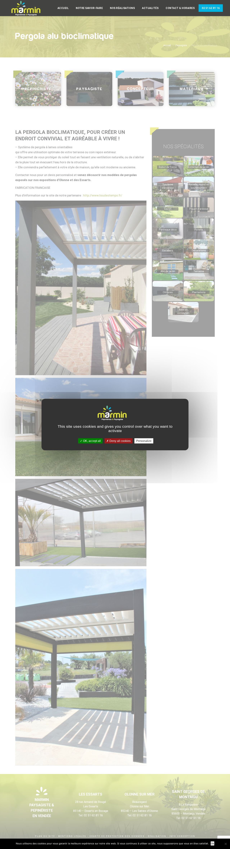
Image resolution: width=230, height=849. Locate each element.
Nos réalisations (122, 8)
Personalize (143, 440)
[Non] (225, 844)
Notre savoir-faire (89, 8)
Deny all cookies (120, 440)
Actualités (150, 8)
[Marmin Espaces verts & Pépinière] (29, 8)
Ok (212, 843)
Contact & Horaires (180, 8)
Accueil (63, 8)
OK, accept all (91, 440)
